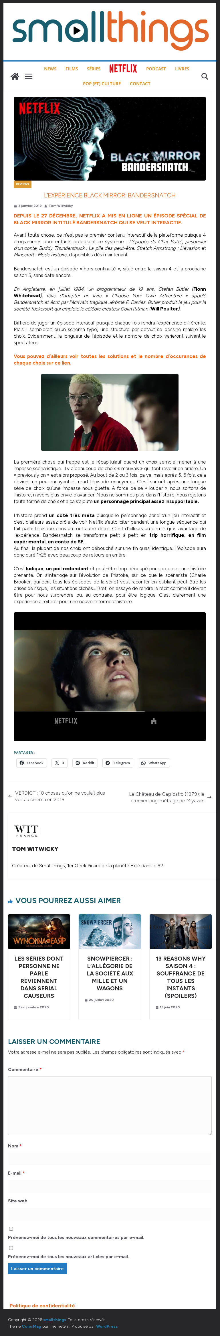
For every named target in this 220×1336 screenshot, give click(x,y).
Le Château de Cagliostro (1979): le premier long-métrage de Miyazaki (167, 797)
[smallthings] (15, 76)
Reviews (22, 184)
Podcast (156, 69)
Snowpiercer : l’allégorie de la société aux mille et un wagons (109, 973)
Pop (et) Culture (102, 83)
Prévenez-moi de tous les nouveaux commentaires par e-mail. (76, 1237)
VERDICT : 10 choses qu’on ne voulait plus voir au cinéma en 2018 (60, 796)
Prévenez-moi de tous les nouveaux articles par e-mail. (68, 1256)
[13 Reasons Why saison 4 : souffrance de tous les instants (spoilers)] (181, 917)
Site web (17, 1201)
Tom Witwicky (61, 206)
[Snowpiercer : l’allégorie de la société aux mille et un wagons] (110, 917)
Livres (182, 69)
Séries (93, 69)
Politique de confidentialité (42, 1306)
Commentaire (25, 1069)
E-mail (16, 1173)
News (50, 69)
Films (72, 69)
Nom (15, 1146)
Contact (140, 83)
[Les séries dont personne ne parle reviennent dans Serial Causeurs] (39, 917)
